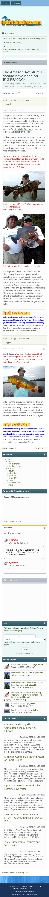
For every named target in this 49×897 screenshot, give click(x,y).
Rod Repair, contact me (20, 710)
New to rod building (19, 703)
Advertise (12, 473)
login (12, 630)
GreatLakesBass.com (23, 129)
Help (18, 886)
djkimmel (13, 539)
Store (10, 485)
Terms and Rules (27, 886)
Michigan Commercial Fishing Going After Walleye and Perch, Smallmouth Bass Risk (26, 695)
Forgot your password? (24, 653)
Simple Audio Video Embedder (24, 891)
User (5, 623)
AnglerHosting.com (20, 872)
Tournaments (14, 464)
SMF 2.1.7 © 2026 (18, 889)
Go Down (6, 93)
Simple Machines (30, 889)
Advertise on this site (12, 521)
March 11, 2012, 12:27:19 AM (13, 349)
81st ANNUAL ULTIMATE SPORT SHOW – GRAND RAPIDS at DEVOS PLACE (23, 818)
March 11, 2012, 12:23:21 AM (13, 110)
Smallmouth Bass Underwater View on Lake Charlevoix (27, 683)
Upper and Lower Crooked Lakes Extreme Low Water (22, 787)
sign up (19, 630)
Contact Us (12, 478)
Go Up (4, 448)
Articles (11, 468)
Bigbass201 (38, 672)
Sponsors (12, 475)
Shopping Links (14, 482)
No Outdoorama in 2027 (21, 664)
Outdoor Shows (14, 466)
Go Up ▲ (38, 886)
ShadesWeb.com (31, 894)
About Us (11, 471)
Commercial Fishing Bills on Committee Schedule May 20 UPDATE (20, 728)
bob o (35, 710)
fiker (32, 703)
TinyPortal (11, 886)
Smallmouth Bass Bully (20, 672)
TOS (11, 480)
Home (9, 459)
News (10, 461)
